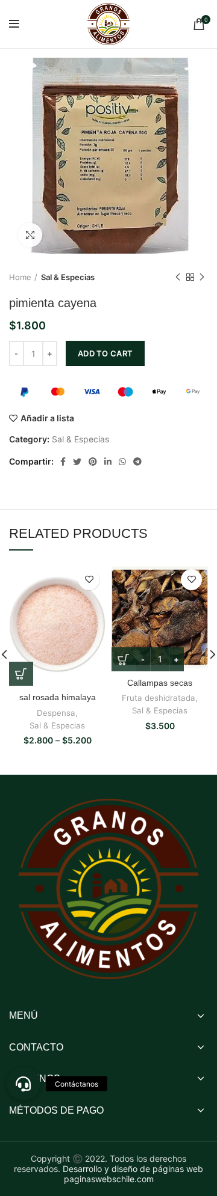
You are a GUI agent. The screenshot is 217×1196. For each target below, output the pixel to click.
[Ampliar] (30, 235)
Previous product (178, 277)
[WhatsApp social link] (122, 461)
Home (20, 277)
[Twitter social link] (77, 461)
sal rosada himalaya (57, 697)
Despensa (56, 713)
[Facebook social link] (63, 461)
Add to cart (105, 353)
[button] (23, 1083)
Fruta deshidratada (158, 698)
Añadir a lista (47, 418)
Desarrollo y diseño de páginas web (133, 1169)
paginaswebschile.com (109, 1179)
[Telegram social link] (137, 461)
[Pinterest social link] (93, 461)
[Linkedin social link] (108, 461)
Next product (202, 277)
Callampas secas (159, 683)
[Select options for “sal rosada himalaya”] (21, 674)
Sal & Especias (68, 277)
